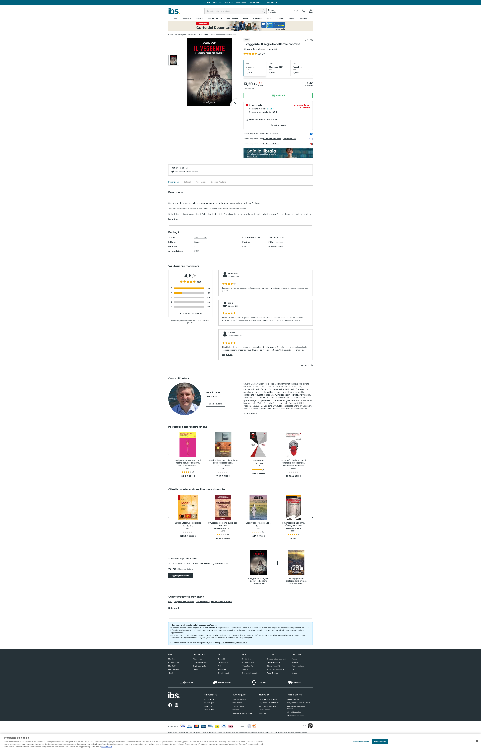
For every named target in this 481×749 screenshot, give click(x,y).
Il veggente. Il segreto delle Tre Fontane (258, 579)
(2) (208, 293)
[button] (263, 11)
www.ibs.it (279, 630)
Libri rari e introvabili (200, 662)
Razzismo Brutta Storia (295, 716)
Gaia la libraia (209, 710)
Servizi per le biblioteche (268, 699)
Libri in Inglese (173, 669)
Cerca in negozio (278, 125)
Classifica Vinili (223, 673)
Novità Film (246, 659)
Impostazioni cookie (361, 741)
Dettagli (187, 182)
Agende (295, 662)
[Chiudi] (477, 741)
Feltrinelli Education (294, 712)
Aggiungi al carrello (180, 575)
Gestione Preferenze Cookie (242, 713)
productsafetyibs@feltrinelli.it (233, 643)
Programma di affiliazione (269, 703)
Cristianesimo (202, 601)
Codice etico (264, 713)
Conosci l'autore (218, 182)
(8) (208, 288)
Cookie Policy (106, 746)
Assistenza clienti (273, 2)
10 (259, 54)
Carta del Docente (270, 134)
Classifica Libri (173, 662)
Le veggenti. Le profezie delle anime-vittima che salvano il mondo (296, 579)
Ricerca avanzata (272, 11)
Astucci (294, 673)
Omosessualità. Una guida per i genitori (223, 524)
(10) (199, 281)
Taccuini (295, 659)
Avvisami (280, 95)
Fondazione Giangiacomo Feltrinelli (297, 707)
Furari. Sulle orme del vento (258, 523)
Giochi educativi (273, 662)
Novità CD (221, 659)
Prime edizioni (198, 659)
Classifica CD (223, 662)
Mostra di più (307, 365)
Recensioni (201, 182)
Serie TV (245, 669)
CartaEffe (207, 2)
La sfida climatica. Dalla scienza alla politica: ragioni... (223, 461)
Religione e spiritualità (184, 601)
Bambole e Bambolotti (275, 669)
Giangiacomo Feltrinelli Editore (298, 703)
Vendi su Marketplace (267, 706)
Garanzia (235, 710)
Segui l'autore (215, 404)
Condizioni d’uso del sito (217, 733)
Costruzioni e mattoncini (276, 659)
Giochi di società (273, 666)
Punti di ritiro (217, 2)
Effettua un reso (238, 706)
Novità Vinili (222, 669)
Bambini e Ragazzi (249, 673)
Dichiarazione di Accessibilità (178, 733)
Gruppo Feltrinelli (293, 699)
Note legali (173, 608)
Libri (170, 601)
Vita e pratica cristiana (221, 601)
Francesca (233, 273)
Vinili (219, 666)
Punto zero (258, 460)
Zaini (293, 669)
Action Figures (272, 673)
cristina (231, 332)
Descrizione (173, 182)
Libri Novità (172, 659)
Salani (270, 49)
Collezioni (196, 669)
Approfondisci (250, 413)
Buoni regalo (229, 2)
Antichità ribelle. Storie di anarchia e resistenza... (293, 461)
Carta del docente (255, 2)
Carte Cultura (241, 2)
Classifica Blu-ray (249, 666)
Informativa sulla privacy (286, 733)
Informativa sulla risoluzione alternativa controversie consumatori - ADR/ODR (251, 733)
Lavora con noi (265, 710)
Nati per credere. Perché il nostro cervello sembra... (188, 461)
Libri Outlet (172, 666)
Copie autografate (200, 666)
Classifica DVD (248, 662)
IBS (253, 89)
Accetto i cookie (380, 741)
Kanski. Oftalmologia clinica (187, 523)
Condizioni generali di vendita (198, 733)
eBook (170, 673)
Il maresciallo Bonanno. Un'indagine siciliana (293, 524)
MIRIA (230, 303)
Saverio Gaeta (252, 49)
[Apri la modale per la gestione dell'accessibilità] (310, 725)
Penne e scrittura (298, 666)
